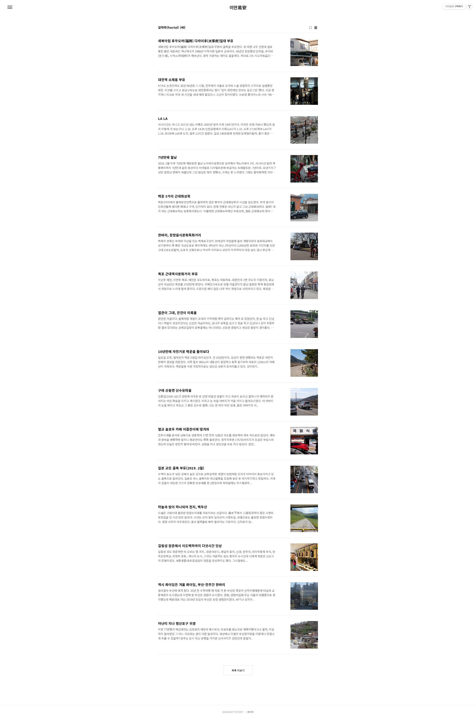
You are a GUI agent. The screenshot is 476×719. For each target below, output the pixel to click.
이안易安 (238, 7)
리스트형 (315, 27)
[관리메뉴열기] (469, 6)
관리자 (250, 711)
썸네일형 (310, 27)
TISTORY (238, 711)
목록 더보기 (238, 670)
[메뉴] (10, 7)
